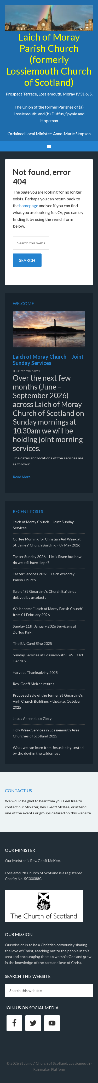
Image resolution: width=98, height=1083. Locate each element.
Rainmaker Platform (49, 1069)
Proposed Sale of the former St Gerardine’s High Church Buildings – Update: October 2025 (48, 701)
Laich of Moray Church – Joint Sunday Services (48, 359)
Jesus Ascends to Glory (32, 718)
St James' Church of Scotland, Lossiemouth (49, 18)
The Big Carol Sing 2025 (32, 643)
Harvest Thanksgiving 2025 (35, 672)
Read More (22, 477)
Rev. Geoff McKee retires (33, 683)
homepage (28, 205)
